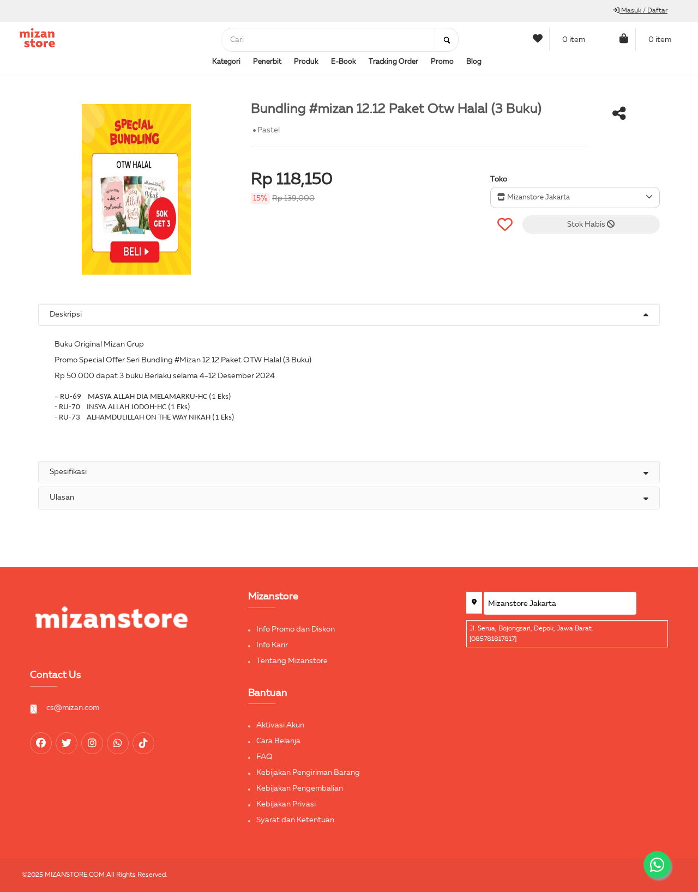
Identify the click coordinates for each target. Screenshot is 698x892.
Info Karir (272, 645)
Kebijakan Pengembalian (299, 788)
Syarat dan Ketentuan (295, 820)
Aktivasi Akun (280, 725)
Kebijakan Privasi (286, 804)
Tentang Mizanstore (292, 661)
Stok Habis (587, 224)
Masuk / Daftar (643, 11)
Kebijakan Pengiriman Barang (308, 772)
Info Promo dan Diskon (295, 629)
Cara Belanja (278, 741)
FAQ (264, 757)
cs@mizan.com (72, 708)
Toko (498, 179)
